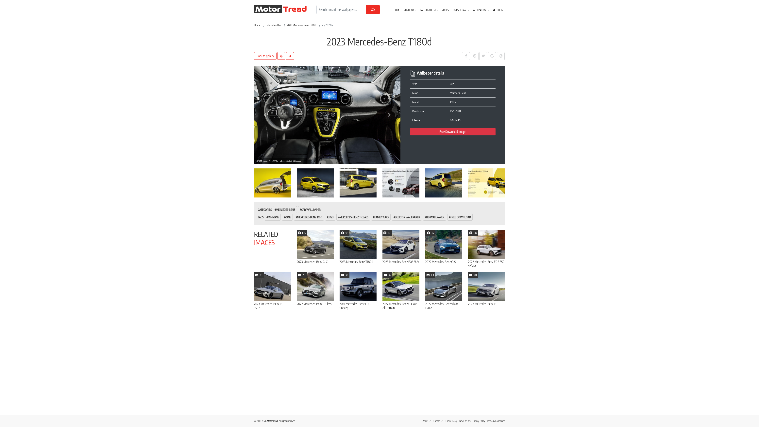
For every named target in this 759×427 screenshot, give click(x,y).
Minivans (273, 217)
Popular (409, 10)
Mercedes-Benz (285, 209)
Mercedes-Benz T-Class (354, 217)
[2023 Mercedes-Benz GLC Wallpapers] (315, 244)
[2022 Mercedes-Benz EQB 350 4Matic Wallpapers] (486, 244)
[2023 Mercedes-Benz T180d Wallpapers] (358, 244)
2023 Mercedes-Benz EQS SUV (400, 262)
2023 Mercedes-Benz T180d (356, 262)
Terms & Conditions (496, 420)
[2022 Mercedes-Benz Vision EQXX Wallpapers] (443, 286)
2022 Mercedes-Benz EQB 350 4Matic (486, 263)
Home (397, 10)
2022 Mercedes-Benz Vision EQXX (442, 306)
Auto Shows (480, 10)
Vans (288, 217)
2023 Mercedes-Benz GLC (312, 262)
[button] (265, 115)
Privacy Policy (479, 420)
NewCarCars (465, 420)
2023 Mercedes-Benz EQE (483, 304)
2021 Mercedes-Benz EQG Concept (355, 306)
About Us (427, 420)
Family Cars (381, 217)
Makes (445, 10)
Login (500, 10)
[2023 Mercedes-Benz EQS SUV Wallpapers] (400, 244)
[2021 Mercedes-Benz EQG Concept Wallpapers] (358, 286)
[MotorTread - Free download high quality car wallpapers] (283, 9)
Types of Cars (459, 10)
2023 (330, 217)
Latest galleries (429, 10)
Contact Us (438, 420)
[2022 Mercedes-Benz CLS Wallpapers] (443, 244)
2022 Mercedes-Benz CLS (440, 262)
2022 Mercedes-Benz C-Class (314, 304)
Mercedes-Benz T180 (309, 217)
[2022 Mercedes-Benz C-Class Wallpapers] (315, 286)
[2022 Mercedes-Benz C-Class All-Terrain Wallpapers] (400, 286)
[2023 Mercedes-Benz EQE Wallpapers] (486, 286)
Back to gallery (265, 56)
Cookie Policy (451, 420)
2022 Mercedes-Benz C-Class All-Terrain (399, 306)
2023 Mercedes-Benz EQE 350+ (269, 306)
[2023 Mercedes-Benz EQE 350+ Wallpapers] (272, 286)
